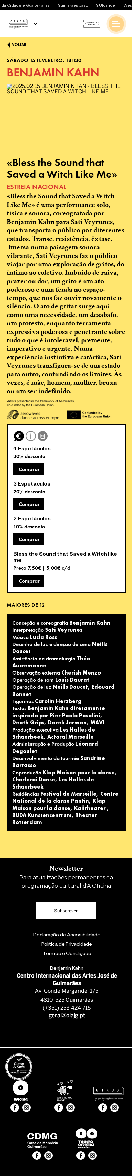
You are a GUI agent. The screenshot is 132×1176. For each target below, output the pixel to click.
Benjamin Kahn (66, 969)
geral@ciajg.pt (67, 1015)
